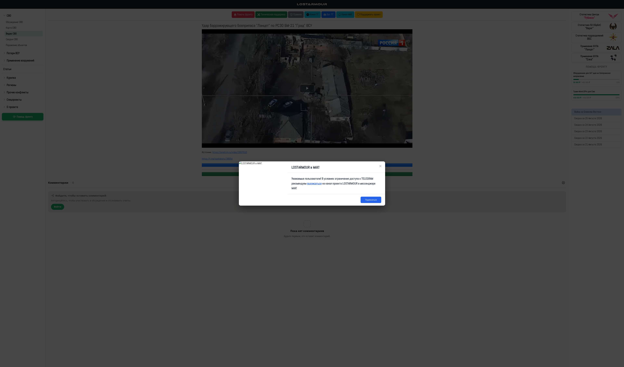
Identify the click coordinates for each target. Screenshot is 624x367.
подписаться (314, 183)
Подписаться (371, 199)
